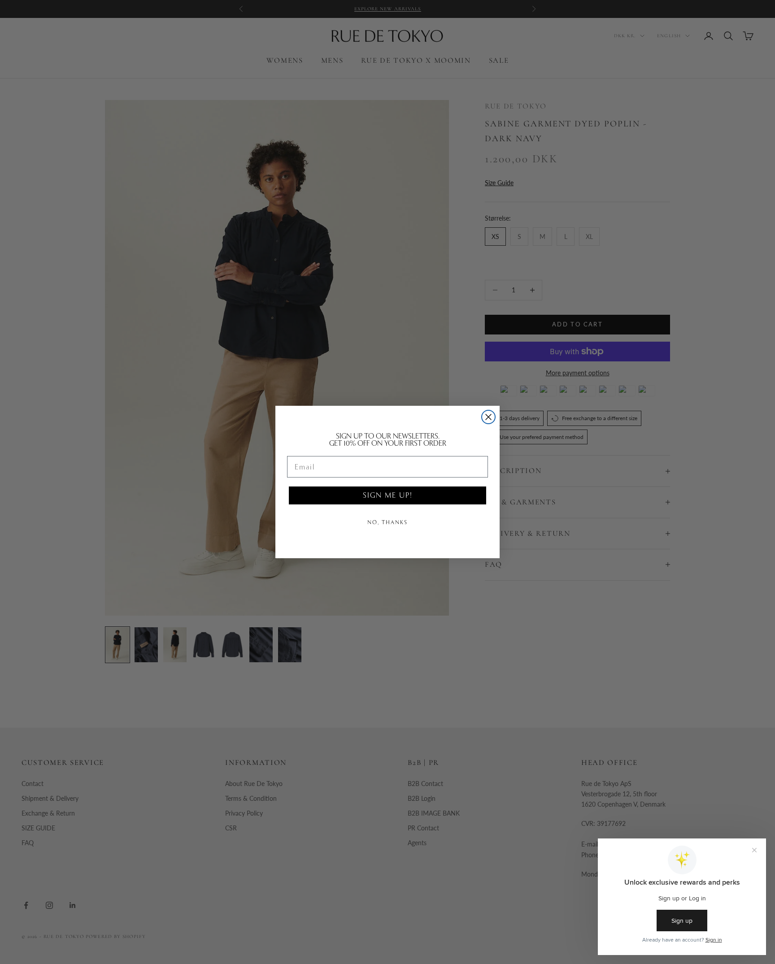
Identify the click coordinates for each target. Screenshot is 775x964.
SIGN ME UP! (387, 495)
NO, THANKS (387, 522)
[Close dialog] (488, 417)
